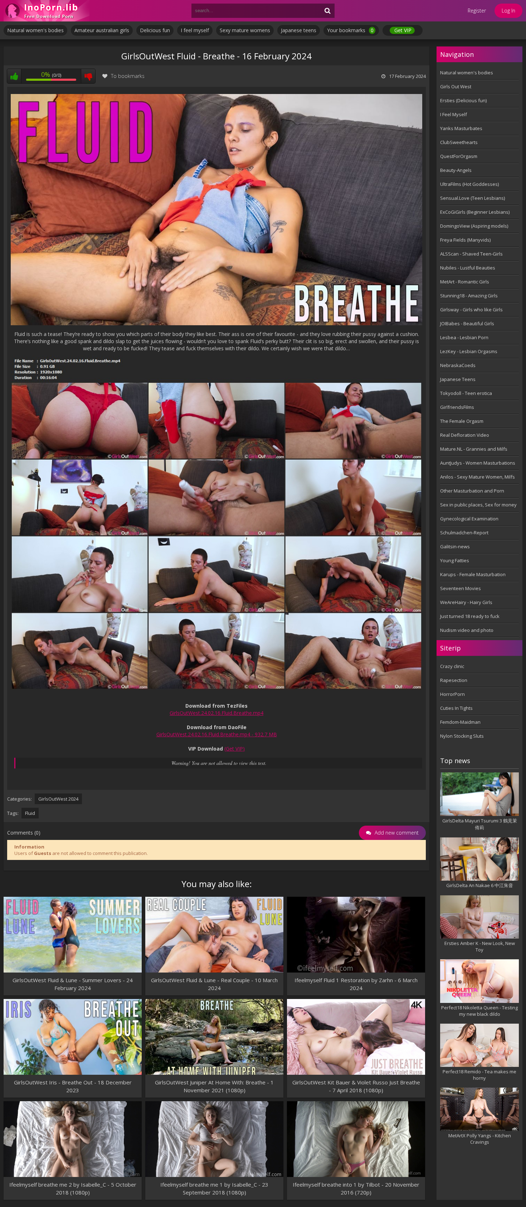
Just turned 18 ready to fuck (470, 616)
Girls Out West (455, 86)
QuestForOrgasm (458, 156)
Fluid (30, 813)
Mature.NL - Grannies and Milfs (473, 449)
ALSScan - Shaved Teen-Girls (471, 254)
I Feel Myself (453, 114)
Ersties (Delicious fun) (463, 100)
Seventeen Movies (460, 588)
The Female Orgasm (461, 421)
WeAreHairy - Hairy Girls (466, 602)
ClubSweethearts (459, 142)
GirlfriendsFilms (457, 407)
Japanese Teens (458, 379)
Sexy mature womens (245, 30)
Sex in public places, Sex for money (478, 504)
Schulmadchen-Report (464, 532)
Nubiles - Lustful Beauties (467, 267)
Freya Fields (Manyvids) (465, 240)
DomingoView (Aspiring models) (474, 226)
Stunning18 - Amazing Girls (469, 295)
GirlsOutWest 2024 (58, 799)
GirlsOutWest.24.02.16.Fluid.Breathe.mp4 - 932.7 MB (216, 734)
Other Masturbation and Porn (472, 491)
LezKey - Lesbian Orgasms (468, 351)
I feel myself (195, 30)
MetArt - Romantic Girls (464, 281)
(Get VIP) (234, 748)
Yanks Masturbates (461, 128)
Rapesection (453, 680)
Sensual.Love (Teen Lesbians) (472, 198)
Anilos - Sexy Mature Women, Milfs (477, 477)
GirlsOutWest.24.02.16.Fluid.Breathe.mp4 (216, 712)
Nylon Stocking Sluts (462, 736)
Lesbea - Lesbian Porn (464, 337)
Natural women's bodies (35, 30)
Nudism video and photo (466, 630)
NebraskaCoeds (458, 365)
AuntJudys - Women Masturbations (477, 463)
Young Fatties (454, 560)
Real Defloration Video (464, 435)
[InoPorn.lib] (46, 10)
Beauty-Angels (456, 170)
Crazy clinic (452, 666)
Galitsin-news (455, 546)
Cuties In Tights (456, 708)
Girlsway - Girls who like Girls (471, 309)
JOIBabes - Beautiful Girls (467, 323)
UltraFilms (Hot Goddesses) (469, 184)
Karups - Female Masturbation (473, 574)
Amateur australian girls (101, 30)
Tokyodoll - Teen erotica (466, 393)
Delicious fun (155, 30)
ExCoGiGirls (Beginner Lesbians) (475, 212)
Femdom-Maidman (460, 722)
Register (477, 10)
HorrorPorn (452, 694)
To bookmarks (128, 76)
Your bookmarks (350, 30)
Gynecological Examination (469, 518)
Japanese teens (298, 30)
